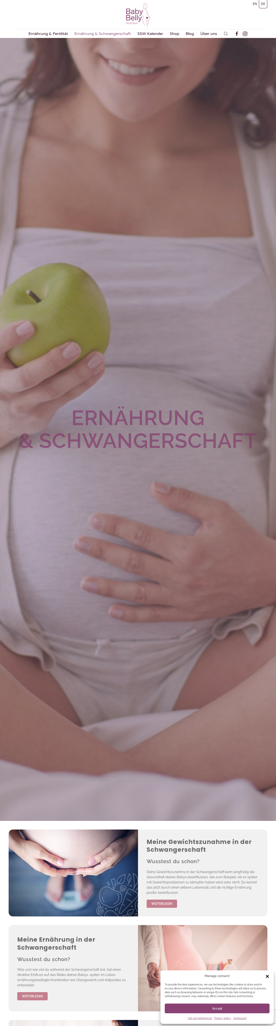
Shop (174, 33)
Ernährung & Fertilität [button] (48, 33)
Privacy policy (222, 1018)
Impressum (240, 1018)
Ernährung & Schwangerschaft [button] (102, 33)
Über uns (208, 33)
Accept (217, 1008)
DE (263, 4)
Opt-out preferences (200, 1018)
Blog (190, 33)
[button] (267, 976)
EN (255, 4)
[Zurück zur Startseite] (138, 15)
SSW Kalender (150, 33)
